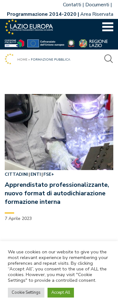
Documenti (97, 4)
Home (22, 59)
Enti (36, 174)
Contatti (72, 4)
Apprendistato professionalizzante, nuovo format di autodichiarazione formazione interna (57, 193)
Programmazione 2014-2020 (41, 14)
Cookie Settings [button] (26, 292)
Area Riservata (96, 14)
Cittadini (16, 174)
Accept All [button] (60, 292)
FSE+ (48, 174)
